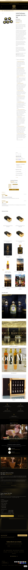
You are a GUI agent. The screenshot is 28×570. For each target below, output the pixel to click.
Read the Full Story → (14, 485)
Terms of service (16, 565)
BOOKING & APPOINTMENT (9, 550)
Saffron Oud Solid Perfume (20, 133)
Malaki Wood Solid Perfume (21, 95)
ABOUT (4, 550)
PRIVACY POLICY (14, 553)
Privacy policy (9, 565)
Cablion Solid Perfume (20, 83)
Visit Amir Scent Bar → (22, 535)
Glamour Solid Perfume (20, 90)
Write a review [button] (14, 189)
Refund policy (12, 565)
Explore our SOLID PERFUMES (20, 59)
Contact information (24, 565)
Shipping (17, 157)
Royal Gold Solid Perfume (20, 126)
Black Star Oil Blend (8, 256)
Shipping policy (19, 565)
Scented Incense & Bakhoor (14, 346)
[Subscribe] (20, 546)
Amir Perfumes (13, 319)
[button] (1, 7)
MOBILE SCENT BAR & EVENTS (16, 550)
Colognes (13, 399)
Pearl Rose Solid (19, 116)
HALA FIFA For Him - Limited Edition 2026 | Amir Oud (7, 287)
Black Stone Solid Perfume (20, 67)
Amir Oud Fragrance (5, 565)
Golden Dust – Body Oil (7, 271)
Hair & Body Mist (13, 373)
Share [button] (17, 177)
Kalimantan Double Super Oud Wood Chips (8, 225)
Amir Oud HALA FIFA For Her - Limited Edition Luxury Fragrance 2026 (20, 272)
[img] (3, 194)
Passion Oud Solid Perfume (20, 109)
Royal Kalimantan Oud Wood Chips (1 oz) (20, 225)
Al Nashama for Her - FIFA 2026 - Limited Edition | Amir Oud (20, 287)
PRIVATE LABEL (22, 550)
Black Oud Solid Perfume (20, 61)
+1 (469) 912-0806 (3, 507)
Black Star (20, 256)
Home (2, 10)
